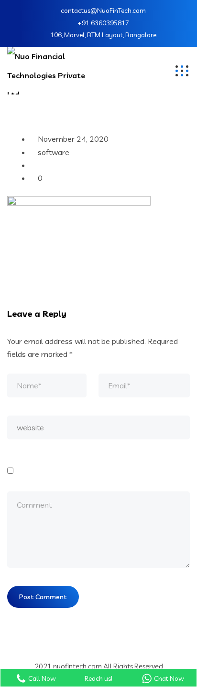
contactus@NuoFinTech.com (103, 10)
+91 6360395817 (103, 23)
